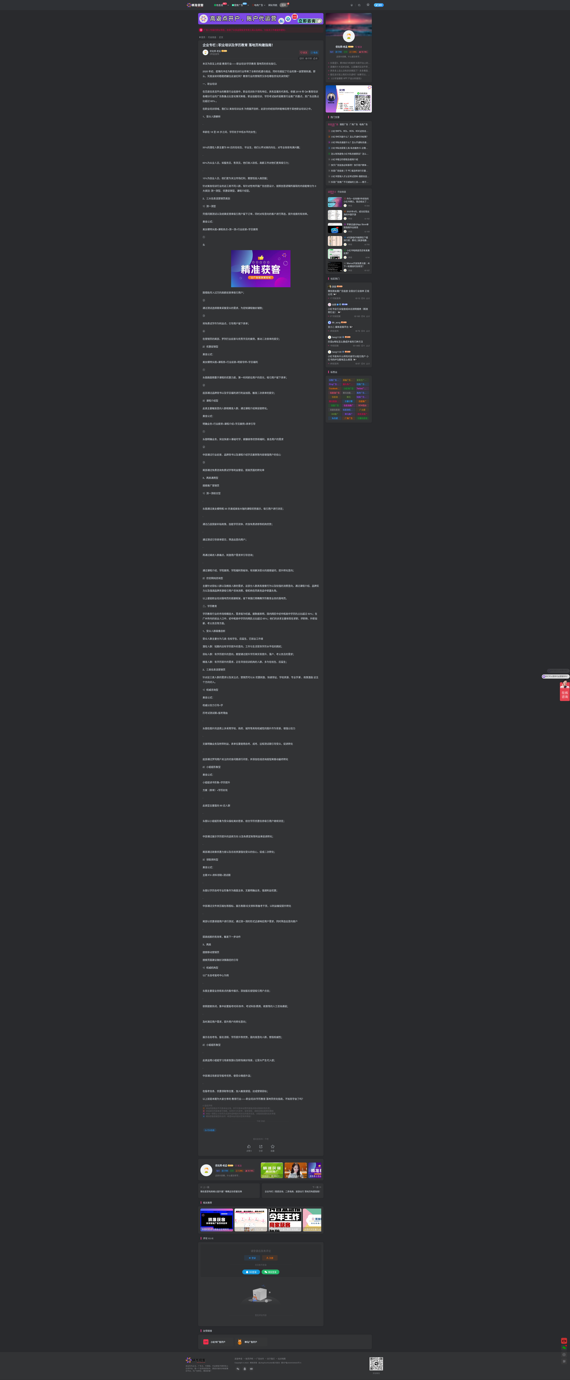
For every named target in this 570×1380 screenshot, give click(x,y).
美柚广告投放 (348, 380)
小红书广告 (348, 388)
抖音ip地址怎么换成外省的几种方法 (345, 341)
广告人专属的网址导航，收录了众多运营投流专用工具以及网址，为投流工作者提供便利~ (245, 29)
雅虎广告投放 (362, 392)
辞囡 (334, 286)
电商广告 (258, 5)
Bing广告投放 (335, 384)
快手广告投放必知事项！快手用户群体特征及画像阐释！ (357, 164)
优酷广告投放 (362, 384)
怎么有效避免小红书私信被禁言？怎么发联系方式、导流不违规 (360, 153)
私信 (316, 52)
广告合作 (260, 1358)
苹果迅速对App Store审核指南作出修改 (356, 226)
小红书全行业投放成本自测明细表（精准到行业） (348, 310)
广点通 (362, 409)
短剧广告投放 (362, 396)
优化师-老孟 (215, 50)
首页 (203, 37)
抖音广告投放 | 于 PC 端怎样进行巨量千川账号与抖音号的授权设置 (362, 170)
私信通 (335, 418)
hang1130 (337, 337)
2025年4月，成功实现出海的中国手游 (356, 213)
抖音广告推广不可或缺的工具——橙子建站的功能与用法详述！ (360, 181)
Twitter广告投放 (363, 388)
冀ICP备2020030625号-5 (291, 1362)
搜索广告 (240, 4)
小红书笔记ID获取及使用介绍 (344, 159)
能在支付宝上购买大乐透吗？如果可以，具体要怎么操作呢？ (350, 74)
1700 (226, 1170)
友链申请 (238, 1358)
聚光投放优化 (335, 401)
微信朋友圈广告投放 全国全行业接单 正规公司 (348, 292)
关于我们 (271, 1358)
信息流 (221, 4)
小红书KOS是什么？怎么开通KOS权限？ (349, 136)
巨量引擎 (349, 401)
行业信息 (212, 37)
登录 (254, 1257)
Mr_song (336, 322)
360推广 (334, 414)
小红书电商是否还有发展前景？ (357, 252)
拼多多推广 (362, 414)
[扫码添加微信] (564, 1348)
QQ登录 (252, 1271)
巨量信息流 (362, 418)
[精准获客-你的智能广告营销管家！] (196, 1359)
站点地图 (282, 1358)
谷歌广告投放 (335, 380)
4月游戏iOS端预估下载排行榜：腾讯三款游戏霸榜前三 (356, 240)
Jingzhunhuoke (266, 1362)
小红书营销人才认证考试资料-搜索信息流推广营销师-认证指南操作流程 (364, 176)
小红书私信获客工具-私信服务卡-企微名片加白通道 (354, 148)
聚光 (349, 396)
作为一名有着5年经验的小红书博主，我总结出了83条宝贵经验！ (356, 201)
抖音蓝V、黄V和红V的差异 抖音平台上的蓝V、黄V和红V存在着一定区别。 (350, 62)
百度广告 (335, 405)
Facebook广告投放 (335, 388)
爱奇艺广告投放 (363, 380)
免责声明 (249, 1358)
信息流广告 (333, 124)
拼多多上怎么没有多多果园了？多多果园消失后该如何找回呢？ (350, 70)
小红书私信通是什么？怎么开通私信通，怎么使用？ (355, 142)
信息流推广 (348, 405)
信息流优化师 (348, 409)
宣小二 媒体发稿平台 (340, 326)
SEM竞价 (362, 405)
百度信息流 (335, 409)
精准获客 (253, 1362)
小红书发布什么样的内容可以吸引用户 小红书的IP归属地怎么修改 (348, 358)
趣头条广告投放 (349, 384)
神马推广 (349, 414)
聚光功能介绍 (348, 392)
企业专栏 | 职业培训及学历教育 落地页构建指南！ (239, 44)
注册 (271, 1257)
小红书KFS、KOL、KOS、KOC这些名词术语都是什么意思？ (359, 130)
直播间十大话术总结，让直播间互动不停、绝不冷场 (350, 66)
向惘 (334, 304)
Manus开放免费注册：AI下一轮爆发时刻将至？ (357, 265)
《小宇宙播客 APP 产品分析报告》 (346, 78)
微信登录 (272, 1271)
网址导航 (272, 5)
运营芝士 (332, 191)
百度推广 (362, 401)
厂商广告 (354, 124)
